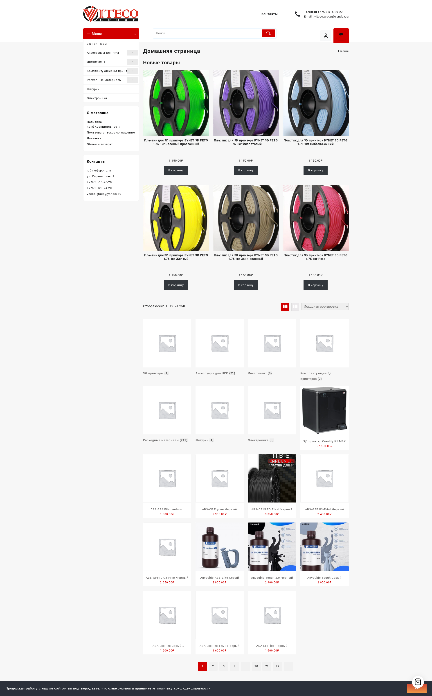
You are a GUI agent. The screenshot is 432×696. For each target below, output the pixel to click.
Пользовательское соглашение (111, 132)
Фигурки (93, 89)
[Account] (325, 35)
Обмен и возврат (100, 144)
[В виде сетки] (285, 307)
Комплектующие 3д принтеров (110, 71)
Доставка (94, 138)
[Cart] (341, 35)
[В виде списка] (295, 307)
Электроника (97, 98)
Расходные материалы (104, 80)
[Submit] (268, 33)
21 (267, 666)
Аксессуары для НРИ (103, 52)
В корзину (176, 170)
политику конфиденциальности (184, 688)
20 (256, 666)
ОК (417, 688)
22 (277, 666)
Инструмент (96, 61)
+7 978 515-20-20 (330, 11)
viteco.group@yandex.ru (331, 16)
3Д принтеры (97, 43)
